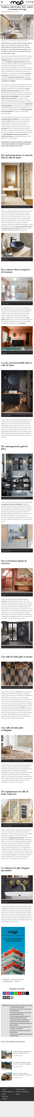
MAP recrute (5, 1096)
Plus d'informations (17, 1055)
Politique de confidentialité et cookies (22, 1093)
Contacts (4, 1089)
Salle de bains (6, 979)
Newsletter (4, 1098)
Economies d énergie (7, 981)
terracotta (22, 323)
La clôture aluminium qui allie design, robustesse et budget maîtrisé (22, 1052)
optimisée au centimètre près (16, 77)
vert (8, 319)
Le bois (9, 121)
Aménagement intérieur (17, 979)
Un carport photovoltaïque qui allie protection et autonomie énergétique (22, 1063)
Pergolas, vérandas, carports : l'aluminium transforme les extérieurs (22, 1074)
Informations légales (20, 1089)
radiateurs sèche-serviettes (16, 837)
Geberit (23, 707)
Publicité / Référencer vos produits (8, 1093)
